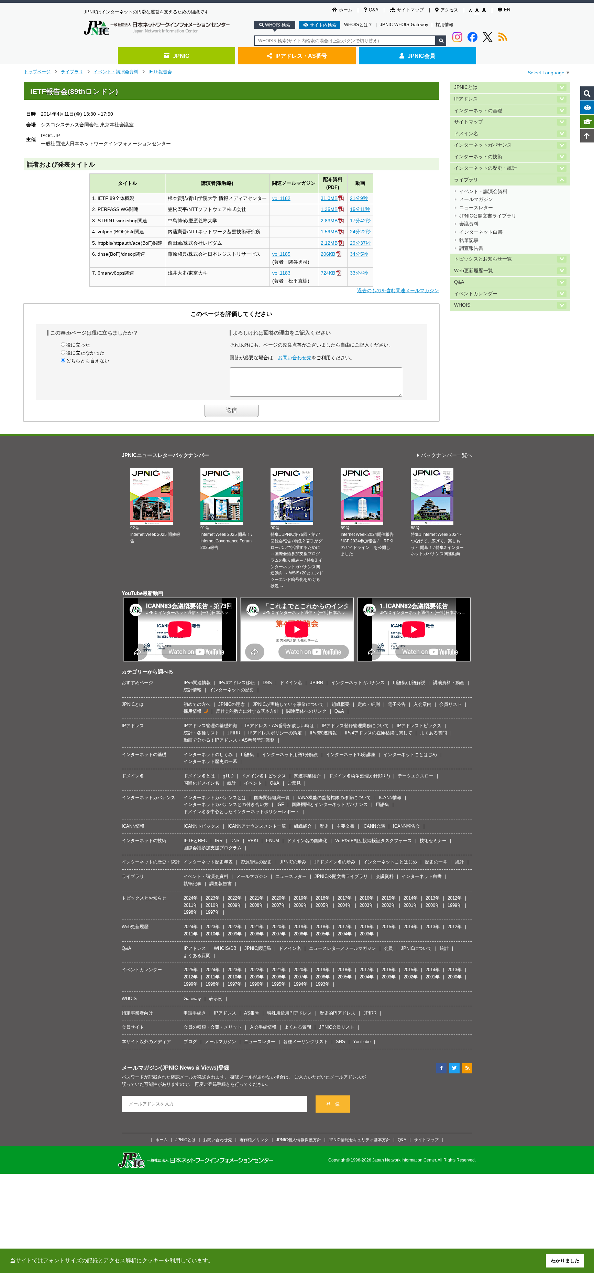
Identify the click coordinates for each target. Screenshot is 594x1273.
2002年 (389, 905)
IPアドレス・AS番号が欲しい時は (279, 725)
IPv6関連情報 (197, 682)
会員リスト (450, 704)
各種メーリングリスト (305, 1041)
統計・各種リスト (201, 732)
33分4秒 (359, 273)
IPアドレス (466, 99)
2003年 (367, 905)
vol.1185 (281, 254)
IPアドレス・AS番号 (301, 56)
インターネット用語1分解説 (290, 754)
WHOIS (462, 305)
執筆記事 (468, 240)
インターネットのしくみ (208, 754)
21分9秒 (359, 198)
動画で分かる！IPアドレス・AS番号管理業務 (229, 740)
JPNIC (181, 56)
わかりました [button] (565, 1260)
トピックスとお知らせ (144, 898)
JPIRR (316, 682)
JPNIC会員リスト (336, 1027)
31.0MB (329, 198)
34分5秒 (359, 254)
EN (507, 9)
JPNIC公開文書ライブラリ (487, 216)
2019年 (301, 898)
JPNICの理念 (231, 704)
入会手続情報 (263, 1027)
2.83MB (329, 220)
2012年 (455, 898)
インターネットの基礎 (478, 110)
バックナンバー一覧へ (446, 455)
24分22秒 (360, 231)
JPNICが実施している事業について (288, 704)
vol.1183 (281, 273)
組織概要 (341, 704)
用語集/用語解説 (409, 682)
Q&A (373, 9)
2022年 (235, 898)
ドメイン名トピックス (263, 775)
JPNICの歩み (293, 861)
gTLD (228, 775)
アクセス (449, 9)
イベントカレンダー (475, 293)
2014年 (411, 898)
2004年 (345, 905)
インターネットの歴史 (231, 689)
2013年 (433, 898)
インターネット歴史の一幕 (210, 761)
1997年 (213, 912)
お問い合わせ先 (294, 357)
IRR (218, 840)
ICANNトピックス (202, 826)
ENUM (272, 840)
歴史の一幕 (436, 861)
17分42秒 (360, 220)
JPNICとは (465, 87)
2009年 (235, 905)
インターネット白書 (481, 232)
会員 (388, 948)
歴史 (324, 826)
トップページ (37, 71)
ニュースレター (476, 207)
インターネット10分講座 (350, 754)
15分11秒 (360, 209)
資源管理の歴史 (256, 861)
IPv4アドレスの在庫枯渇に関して (378, 732)
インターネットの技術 (478, 156)
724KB (328, 273)
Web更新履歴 (135, 926)
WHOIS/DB (225, 948)
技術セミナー (433, 840)
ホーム (345, 9)
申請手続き (195, 1013)
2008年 (257, 905)
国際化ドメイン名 (201, 783)
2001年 (411, 905)
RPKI (253, 840)
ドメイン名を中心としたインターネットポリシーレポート (242, 811)
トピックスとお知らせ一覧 (483, 259)
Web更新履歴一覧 (473, 270)
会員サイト (133, 1027)
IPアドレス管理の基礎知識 (210, 725)
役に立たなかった (85, 353)
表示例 (215, 998)
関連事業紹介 (307, 775)
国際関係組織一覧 (272, 797)
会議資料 (468, 223)
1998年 (191, 912)
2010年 (213, 905)
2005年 (323, 905)
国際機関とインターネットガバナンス (330, 804)
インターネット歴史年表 (208, 861)
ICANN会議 (373, 826)
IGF (280, 804)
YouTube (362, 1041)
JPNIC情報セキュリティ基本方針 (359, 1139)
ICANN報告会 (406, 826)
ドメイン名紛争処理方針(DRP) (359, 775)
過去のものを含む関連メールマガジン (398, 290)
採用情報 (444, 24)
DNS (267, 682)
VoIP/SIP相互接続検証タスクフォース (373, 840)
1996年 (257, 984)
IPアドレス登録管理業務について (355, 725)
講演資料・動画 (448, 682)
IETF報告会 (160, 71)
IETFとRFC (195, 840)
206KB (328, 254)
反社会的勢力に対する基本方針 (247, 711)
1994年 (301, 984)
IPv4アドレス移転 (237, 682)
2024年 (191, 898)
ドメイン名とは (199, 775)
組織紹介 (303, 826)
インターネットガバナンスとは (215, 797)
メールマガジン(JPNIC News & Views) (170, 1067)
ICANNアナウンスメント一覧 (257, 826)
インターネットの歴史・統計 (485, 168)
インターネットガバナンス (483, 145)
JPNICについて (416, 948)
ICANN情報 (390, 797)
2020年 (279, 898)
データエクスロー (415, 775)
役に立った (78, 345)
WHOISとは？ (358, 24)
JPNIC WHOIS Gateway (404, 24)
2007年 (279, 905)
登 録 (333, 1104)
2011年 (191, 905)
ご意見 (294, 783)
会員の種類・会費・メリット (213, 1027)
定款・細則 (369, 704)
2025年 (191, 969)
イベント (253, 783)
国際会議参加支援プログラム (213, 847)
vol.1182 (281, 198)
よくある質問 (433, 732)
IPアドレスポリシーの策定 (275, 732)
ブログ (190, 1041)
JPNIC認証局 (257, 948)
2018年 (323, 898)
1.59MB (329, 231)
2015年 (389, 898)
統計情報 (192, 689)
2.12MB (329, 243)
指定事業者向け (137, 1013)
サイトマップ (410, 9)
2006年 (301, 905)
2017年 (345, 898)
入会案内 (422, 704)
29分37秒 (360, 243)
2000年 (433, 905)
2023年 (213, 898)
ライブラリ (72, 71)
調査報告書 (471, 248)
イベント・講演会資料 (116, 71)
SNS (340, 1041)
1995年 (279, 984)
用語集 (247, 754)
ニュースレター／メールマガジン (342, 948)
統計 (231, 783)
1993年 (323, 984)
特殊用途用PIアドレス (289, 1013)
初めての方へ (197, 704)
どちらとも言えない (87, 360)
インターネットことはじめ (410, 754)
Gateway (192, 998)
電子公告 (397, 704)
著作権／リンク (254, 1139)
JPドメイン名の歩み (334, 861)
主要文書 (345, 826)
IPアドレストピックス (419, 725)
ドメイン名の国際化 (307, 840)
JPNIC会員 (421, 56)
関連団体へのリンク (306, 711)
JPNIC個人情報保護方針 (298, 1139)
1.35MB (329, 209)
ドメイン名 (466, 133)
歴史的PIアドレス (337, 1013)
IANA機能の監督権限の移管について (334, 797)
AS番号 (251, 1013)
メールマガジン (476, 199)
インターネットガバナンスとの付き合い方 (226, 804)
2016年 (367, 898)
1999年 (455, 905)
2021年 (257, 898)
